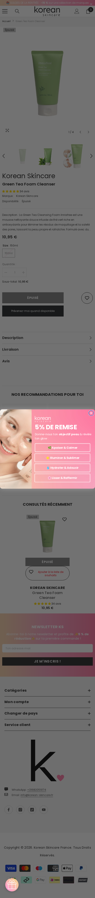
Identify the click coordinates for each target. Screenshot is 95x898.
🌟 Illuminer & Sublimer (62, 458)
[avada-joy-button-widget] (12, 884)
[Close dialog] (91, 413)
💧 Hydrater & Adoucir (62, 468)
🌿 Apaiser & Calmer (63, 448)
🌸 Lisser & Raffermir (62, 478)
